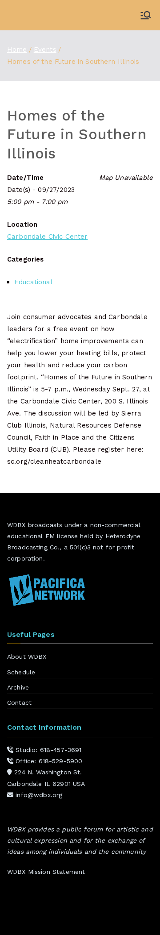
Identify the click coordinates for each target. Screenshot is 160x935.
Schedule (21, 672)
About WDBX (27, 656)
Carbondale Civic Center (47, 237)
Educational (33, 282)
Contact (19, 702)
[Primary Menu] (146, 15)
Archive (18, 687)
